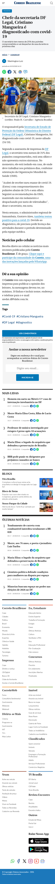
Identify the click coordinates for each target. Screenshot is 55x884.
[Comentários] (25, 73)
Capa (4, 613)
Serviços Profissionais (37, 764)
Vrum (5, 774)
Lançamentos (34, 706)
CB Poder (32, 786)
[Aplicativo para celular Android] (39, 849)
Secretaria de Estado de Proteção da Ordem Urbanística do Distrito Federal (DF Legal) (26, 130)
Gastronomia (7, 702)
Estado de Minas (35, 820)
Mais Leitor (6, 736)
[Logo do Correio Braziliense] (27, 3)
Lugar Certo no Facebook (38, 727)
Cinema (5, 719)
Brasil (4, 624)
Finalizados (33, 676)
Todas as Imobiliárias (36, 730)
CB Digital (6, 672)
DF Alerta (32, 779)
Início (4, 55)
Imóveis (32, 747)
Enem (31, 627)
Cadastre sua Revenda (10, 811)
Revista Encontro (39, 794)
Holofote (5, 648)
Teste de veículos (8, 790)
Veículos (32, 751)
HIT (3, 729)
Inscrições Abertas (36, 672)
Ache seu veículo (8, 779)
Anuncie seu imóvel (36, 698)
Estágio (31, 624)
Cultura (31, 634)
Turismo (5, 656)
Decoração (33, 720)
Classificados (37, 738)
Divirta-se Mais (11, 714)
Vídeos (4, 797)
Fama (4, 695)
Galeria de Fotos (35, 723)
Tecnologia (6, 652)
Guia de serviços (35, 713)
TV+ (3, 733)
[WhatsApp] (4, 73)
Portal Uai (32, 823)
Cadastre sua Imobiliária (38, 734)
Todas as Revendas (9, 808)
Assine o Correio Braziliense (12, 683)
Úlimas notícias (34, 709)
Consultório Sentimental (11, 698)
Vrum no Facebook (9, 804)
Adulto (31, 760)
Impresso (8, 660)
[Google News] (20, 73)
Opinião (5, 645)
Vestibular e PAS (35, 638)
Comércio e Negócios (37, 767)
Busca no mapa (34, 702)
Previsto (32, 665)
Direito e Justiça (8, 669)
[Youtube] (36, 861)
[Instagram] (30, 861)
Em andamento (34, 669)
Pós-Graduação (34, 648)
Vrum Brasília (34, 790)
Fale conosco (33, 652)
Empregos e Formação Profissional (37, 755)
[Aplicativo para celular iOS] (39, 841)
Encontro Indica (34, 810)
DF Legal (9, 322)
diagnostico (25, 322)
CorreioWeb (9, 690)
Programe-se (7, 722)
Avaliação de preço (9, 794)
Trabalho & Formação (37, 620)
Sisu (30, 641)
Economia (6, 627)
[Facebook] (9, 73)
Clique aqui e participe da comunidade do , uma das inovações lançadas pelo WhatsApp (26, 257)
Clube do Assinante (9, 679)
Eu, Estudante (37, 608)
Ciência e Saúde (8, 641)
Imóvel (33, 690)
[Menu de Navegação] (3, 3)
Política (5, 620)
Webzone (5, 706)
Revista (31, 803)
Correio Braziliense (14, 608)
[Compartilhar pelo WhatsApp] (37, 407)
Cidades (5, 617)
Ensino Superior (34, 617)
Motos (4, 801)
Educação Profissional (37, 645)
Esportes (5, 638)
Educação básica (35, 613)
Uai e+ (31, 827)
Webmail (5, 709)
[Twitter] (15, 73)
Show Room (33, 716)
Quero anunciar (34, 744)
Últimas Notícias (35, 631)
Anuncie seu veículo (9, 783)
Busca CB (5, 676)
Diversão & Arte (8, 634)
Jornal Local (33, 783)
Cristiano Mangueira (30, 316)
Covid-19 (9, 316)
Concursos (35, 656)
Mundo (4, 631)
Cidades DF (15, 55)
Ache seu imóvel (35, 695)
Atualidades (33, 807)
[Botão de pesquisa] (51, 3)
